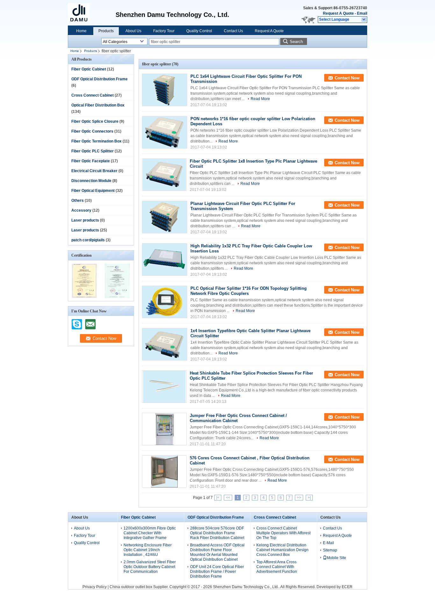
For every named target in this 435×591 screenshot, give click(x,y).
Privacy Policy (94, 587)
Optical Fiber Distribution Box (98, 105)
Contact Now (347, 78)
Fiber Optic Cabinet (88, 69)
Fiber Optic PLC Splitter (92, 151)
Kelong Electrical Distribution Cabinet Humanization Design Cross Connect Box (282, 550)
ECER (347, 587)
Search (296, 41)
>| (309, 497)
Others (77, 200)
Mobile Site (336, 558)
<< (228, 497)
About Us (133, 31)
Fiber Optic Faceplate (90, 161)
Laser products (85, 220)
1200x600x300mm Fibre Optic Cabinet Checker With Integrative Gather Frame (150, 533)
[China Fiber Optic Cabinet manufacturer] (82, 13)
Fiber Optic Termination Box (96, 141)
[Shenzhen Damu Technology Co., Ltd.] (364, 20)
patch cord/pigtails (88, 240)
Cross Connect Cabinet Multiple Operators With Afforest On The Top (283, 533)
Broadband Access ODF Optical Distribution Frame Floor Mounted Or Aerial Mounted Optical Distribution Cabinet (217, 552)
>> (299, 497)
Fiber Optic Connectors (92, 131)
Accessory (81, 210)
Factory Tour (164, 31)
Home (81, 31)
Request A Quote (338, 13)
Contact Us (233, 31)
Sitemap (330, 550)
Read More (260, 99)
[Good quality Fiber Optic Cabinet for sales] (84, 297)
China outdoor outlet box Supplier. (139, 587)
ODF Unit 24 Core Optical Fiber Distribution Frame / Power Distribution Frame (217, 572)
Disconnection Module (91, 181)
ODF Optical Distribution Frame (99, 79)
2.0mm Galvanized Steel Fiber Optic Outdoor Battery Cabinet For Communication (150, 567)
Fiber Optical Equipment (93, 190)
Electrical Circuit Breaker (94, 171)
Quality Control (199, 31)
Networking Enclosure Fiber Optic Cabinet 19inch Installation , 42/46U (148, 550)
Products (106, 31)
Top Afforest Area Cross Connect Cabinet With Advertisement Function (276, 567)
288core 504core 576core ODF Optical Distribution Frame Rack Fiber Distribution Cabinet (217, 533)
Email (362, 13)
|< (217, 497)
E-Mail (328, 543)
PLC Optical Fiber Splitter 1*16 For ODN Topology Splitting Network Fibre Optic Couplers (248, 291)
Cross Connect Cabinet (92, 95)
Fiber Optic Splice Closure (94, 121)
